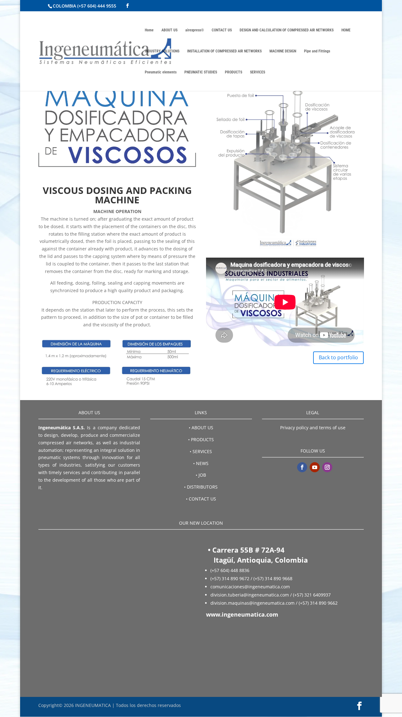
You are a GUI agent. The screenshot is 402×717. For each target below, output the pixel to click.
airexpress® (194, 30)
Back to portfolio (338, 357)
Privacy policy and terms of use (312, 428)
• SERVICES (201, 451)
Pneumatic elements (161, 72)
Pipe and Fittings (317, 51)
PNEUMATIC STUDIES (200, 72)
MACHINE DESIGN (282, 51)
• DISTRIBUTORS (201, 487)
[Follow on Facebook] (302, 467)
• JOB (201, 475)
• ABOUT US (201, 428)
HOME (345, 30)
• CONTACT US (201, 499)
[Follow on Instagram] (327, 467)
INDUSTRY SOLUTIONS (162, 51)
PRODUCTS (233, 72)
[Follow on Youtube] (315, 467)
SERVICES (257, 72)
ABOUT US (169, 30)
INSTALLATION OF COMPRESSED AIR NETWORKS (224, 51)
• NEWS (201, 463)
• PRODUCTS (201, 439)
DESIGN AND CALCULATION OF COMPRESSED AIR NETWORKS (287, 30)
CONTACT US (222, 30)
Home (149, 30)
